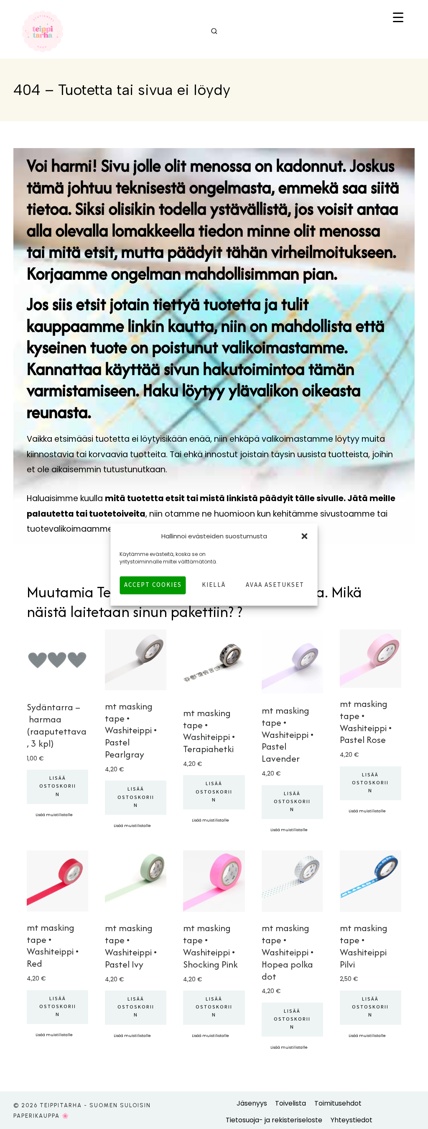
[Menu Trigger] (398, 18)
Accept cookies (153, 585)
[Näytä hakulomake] (214, 31)
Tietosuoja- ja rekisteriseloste (274, 1120)
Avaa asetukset (275, 585)
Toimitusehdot (338, 1103)
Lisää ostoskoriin (57, 786)
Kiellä (214, 585)
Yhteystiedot (351, 1120)
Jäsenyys (252, 1103)
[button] (305, 536)
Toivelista (290, 1103)
